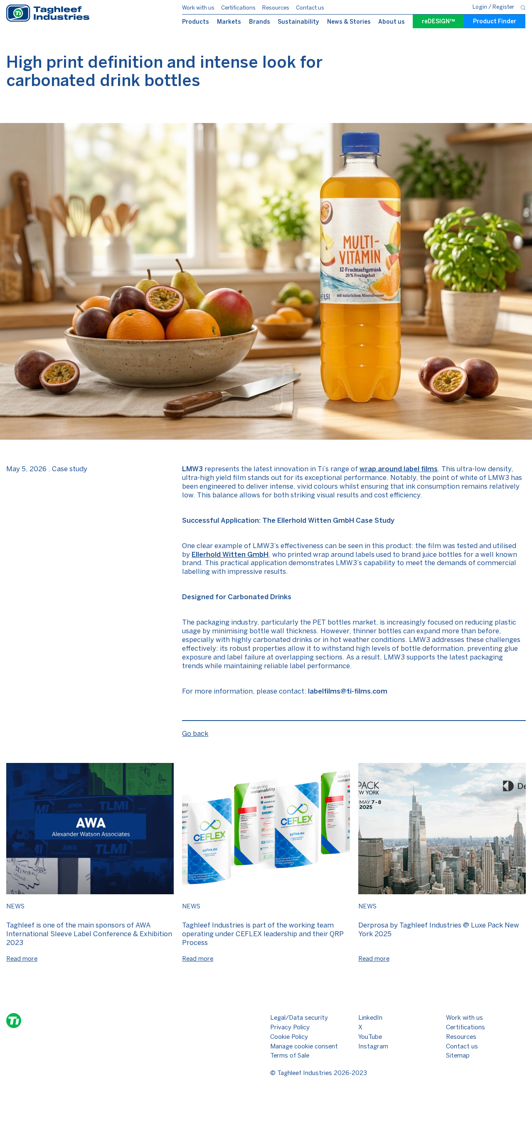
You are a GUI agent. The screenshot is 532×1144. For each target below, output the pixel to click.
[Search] (523, 7)
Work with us (198, 8)
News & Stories (349, 21)
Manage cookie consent (304, 1046)
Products (195, 21)
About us (391, 21)
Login (480, 7)
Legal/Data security (299, 1017)
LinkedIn (370, 1017)
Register (503, 7)
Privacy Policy (290, 1027)
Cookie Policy (289, 1037)
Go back (195, 733)
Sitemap (458, 1055)
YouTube (370, 1037)
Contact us (310, 8)
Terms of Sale (289, 1055)
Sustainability (298, 21)
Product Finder (494, 21)
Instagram (373, 1046)
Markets (229, 21)
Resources (275, 8)
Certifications (238, 8)
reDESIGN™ (438, 21)
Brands (259, 21)
